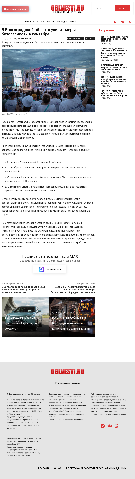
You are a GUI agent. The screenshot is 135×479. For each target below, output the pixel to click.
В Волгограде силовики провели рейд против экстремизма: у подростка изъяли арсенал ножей (23, 290)
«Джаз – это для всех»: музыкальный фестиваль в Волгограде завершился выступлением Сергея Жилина (114, 53)
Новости (90, 39)
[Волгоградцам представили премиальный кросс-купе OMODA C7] (25, 317)
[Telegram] (115, 22)
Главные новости (75, 39)
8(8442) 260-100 (13, 444)
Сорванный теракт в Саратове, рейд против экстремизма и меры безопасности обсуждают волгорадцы (73, 290)
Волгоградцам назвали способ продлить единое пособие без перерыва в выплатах (113, 80)
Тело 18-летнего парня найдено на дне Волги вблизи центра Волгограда (114, 93)
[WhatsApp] (130, 22)
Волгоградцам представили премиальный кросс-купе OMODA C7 (114, 39)
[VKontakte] (122, 22)
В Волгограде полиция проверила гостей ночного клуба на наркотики (114, 67)
